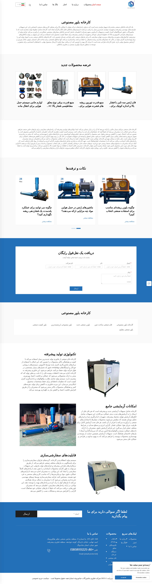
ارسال (76, 289)
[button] (78, 228)
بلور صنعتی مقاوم (126, 330)
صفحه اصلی (96, 5)
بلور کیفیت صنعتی (40, 325)
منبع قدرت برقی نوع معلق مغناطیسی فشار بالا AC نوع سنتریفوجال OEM (60, 104)
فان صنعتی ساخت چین (103, 325)
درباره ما (75, 5)
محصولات (87, 5)
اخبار (65, 5)
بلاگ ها (55, 5)
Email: (88, 554)
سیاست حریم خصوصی (40, 578)
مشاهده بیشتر (129, 221)
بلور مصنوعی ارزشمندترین (61, 325)
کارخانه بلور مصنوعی (125, 325)
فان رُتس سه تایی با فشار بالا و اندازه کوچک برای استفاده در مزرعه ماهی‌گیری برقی (122, 104)
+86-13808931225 (81, 549)
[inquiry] (149, 283)
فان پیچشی (112, 558)
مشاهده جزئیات (122, 85)
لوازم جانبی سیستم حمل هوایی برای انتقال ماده (29, 104)
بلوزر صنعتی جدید (83, 325)
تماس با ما (43, 5)
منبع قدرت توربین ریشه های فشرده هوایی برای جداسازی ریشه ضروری (91, 104)
